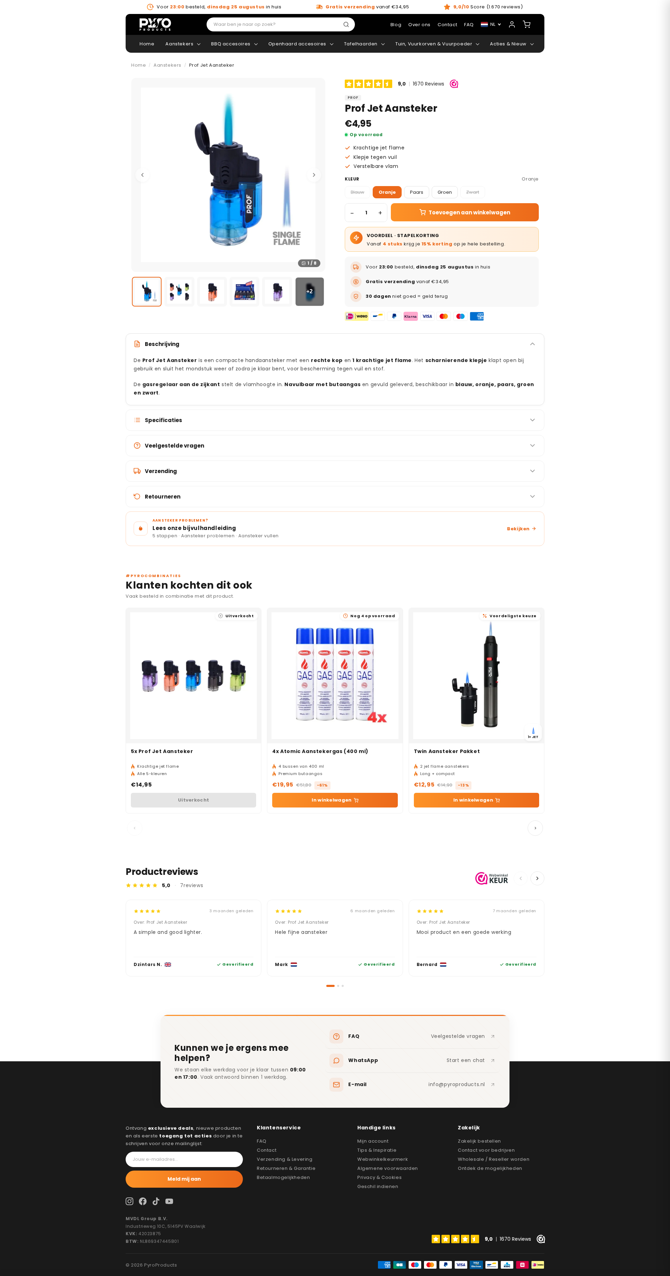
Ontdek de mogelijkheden (490, 1168)
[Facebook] (143, 1201)
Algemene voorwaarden (387, 1168)
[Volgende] (314, 175)
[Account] (512, 24)
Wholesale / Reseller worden (493, 1159)
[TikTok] (156, 1201)
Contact (266, 1150)
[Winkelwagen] (526, 24)
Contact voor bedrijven (486, 1150)
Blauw (357, 192)
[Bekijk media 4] (244, 292)
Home (147, 43)
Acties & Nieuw (508, 43)
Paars (416, 192)
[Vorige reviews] (521, 878)
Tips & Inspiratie (376, 1150)
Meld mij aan (184, 1178)
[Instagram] (129, 1201)
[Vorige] (142, 175)
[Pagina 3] (343, 986)
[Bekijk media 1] (147, 292)
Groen (445, 192)
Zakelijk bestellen (479, 1141)
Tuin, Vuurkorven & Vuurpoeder (433, 43)
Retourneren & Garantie (286, 1168)
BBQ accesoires (230, 43)
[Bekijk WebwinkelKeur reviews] (491, 878)
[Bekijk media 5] (277, 292)
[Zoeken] (347, 24)
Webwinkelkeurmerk (382, 1159)
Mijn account (372, 1141)
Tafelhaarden (361, 43)
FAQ (262, 1141)
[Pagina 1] (327, 986)
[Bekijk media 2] (179, 292)
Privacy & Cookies (379, 1177)
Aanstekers (179, 43)
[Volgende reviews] (537, 878)
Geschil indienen (378, 1186)
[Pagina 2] (335, 986)
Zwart (472, 192)
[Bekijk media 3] (212, 292)
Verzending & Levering (285, 1159)
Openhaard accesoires (297, 43)
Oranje (387, 192)
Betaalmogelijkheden (283, 1177)
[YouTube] (169, 1201)
